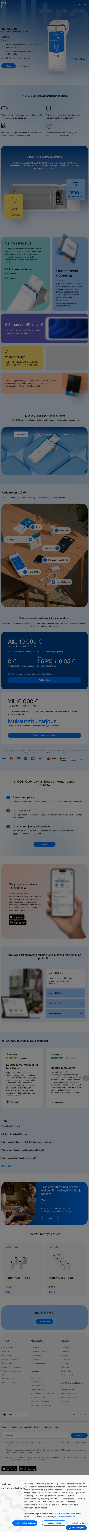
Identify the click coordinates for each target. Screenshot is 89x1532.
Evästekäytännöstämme (64, 1516)
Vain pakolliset (54, 1523)
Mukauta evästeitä (80, 1523)
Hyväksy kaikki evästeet (25, 1523)
